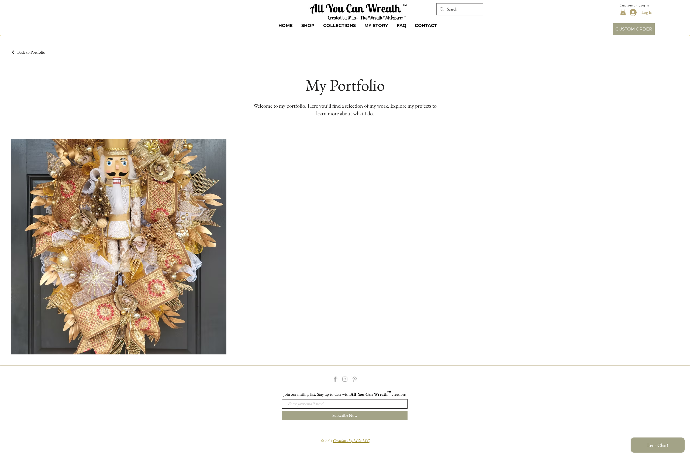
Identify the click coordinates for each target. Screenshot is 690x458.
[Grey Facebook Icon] (335, 379)
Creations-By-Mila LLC (351, 440)
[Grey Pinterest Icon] (354, 379)
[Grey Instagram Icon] (344, 379)
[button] (623, 12)
